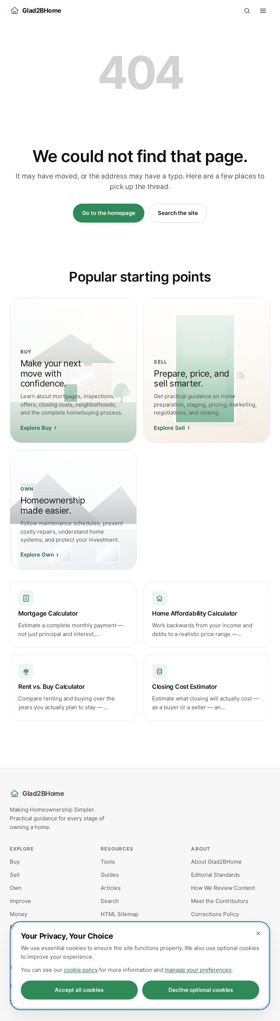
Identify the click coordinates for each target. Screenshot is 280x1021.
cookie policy (81, 969)
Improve (20, 901)
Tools (108, 861)
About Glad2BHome (216, 861)
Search (110, 901)
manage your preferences (198, 969)
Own (16, 887)
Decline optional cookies (200, 989)
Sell (15, 874)
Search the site (178, 212)
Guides (110, 874)
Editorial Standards (215, 874)
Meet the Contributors (219, 901)
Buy (15, 861)
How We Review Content (223, 887)
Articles (111, 887)
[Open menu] (263, 10)
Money (18, 914)
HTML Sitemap (120, 914)
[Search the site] (247, 10)
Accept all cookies (79, 989)
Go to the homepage (108, 212)
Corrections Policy (215, 914)
